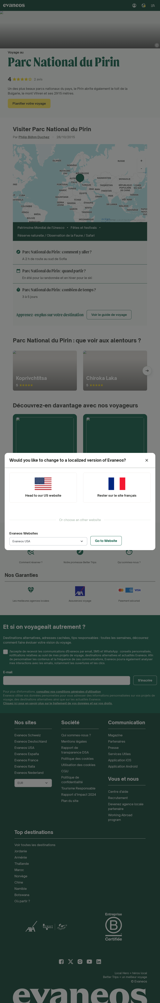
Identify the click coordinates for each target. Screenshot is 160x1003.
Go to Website (106, 541)
